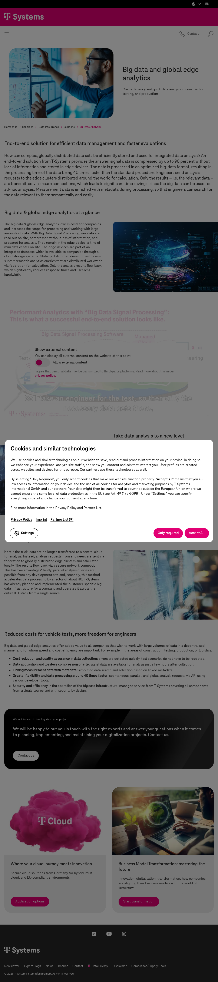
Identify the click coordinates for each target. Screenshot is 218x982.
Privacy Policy (21, 519)
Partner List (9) (61, 519)
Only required (168, 533)
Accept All (197, 533)
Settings (27, 533)
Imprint (41, 519)
